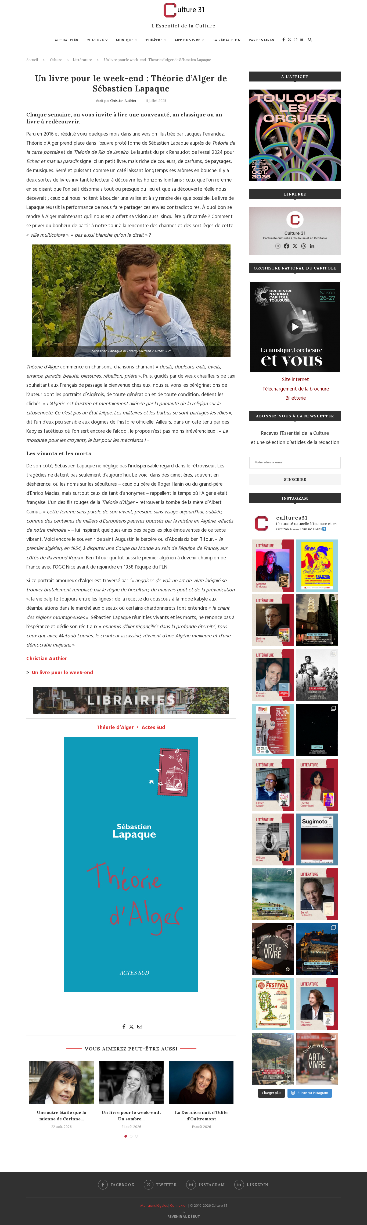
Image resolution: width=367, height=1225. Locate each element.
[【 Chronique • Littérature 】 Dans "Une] (273, 840)
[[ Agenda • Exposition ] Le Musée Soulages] (317, 840)
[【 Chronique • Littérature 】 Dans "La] (273, 565)
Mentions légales (154, 1206)
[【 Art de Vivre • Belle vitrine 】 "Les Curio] (317, 1059)
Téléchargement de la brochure (295, 389)
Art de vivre (187, 40)
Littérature (82, 60)
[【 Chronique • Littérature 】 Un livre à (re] (317, 894)
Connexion (179, 1206)
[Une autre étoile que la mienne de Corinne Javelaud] (61, 1082)
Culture (95, 40)
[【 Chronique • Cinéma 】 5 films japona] (317, 675)
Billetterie (296, 398)
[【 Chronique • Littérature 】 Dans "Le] (317, 1004)
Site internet (295, 380)
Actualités (66, 40)
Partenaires (261, 40)
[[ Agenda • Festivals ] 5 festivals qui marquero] (317, 730)
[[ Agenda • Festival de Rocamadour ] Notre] (317, 949)
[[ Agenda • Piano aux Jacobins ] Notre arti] (317, 620)
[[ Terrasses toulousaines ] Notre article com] (273, 1059)
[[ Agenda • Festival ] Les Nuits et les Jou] (273, 1004)
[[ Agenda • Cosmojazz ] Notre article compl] (273, 894)
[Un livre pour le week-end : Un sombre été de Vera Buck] (131, 1082)
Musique (125, 40)
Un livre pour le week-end (62, 673)
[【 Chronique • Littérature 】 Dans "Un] (317, 785)
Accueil (32, 60)
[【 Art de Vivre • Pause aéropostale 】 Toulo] (273, 949)
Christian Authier (123, 101)
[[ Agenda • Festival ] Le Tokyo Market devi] (317, 565)
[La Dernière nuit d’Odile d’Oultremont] (201, 1082)
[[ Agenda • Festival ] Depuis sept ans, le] (273, 730)
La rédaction (227, 40)
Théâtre (154, 40)
